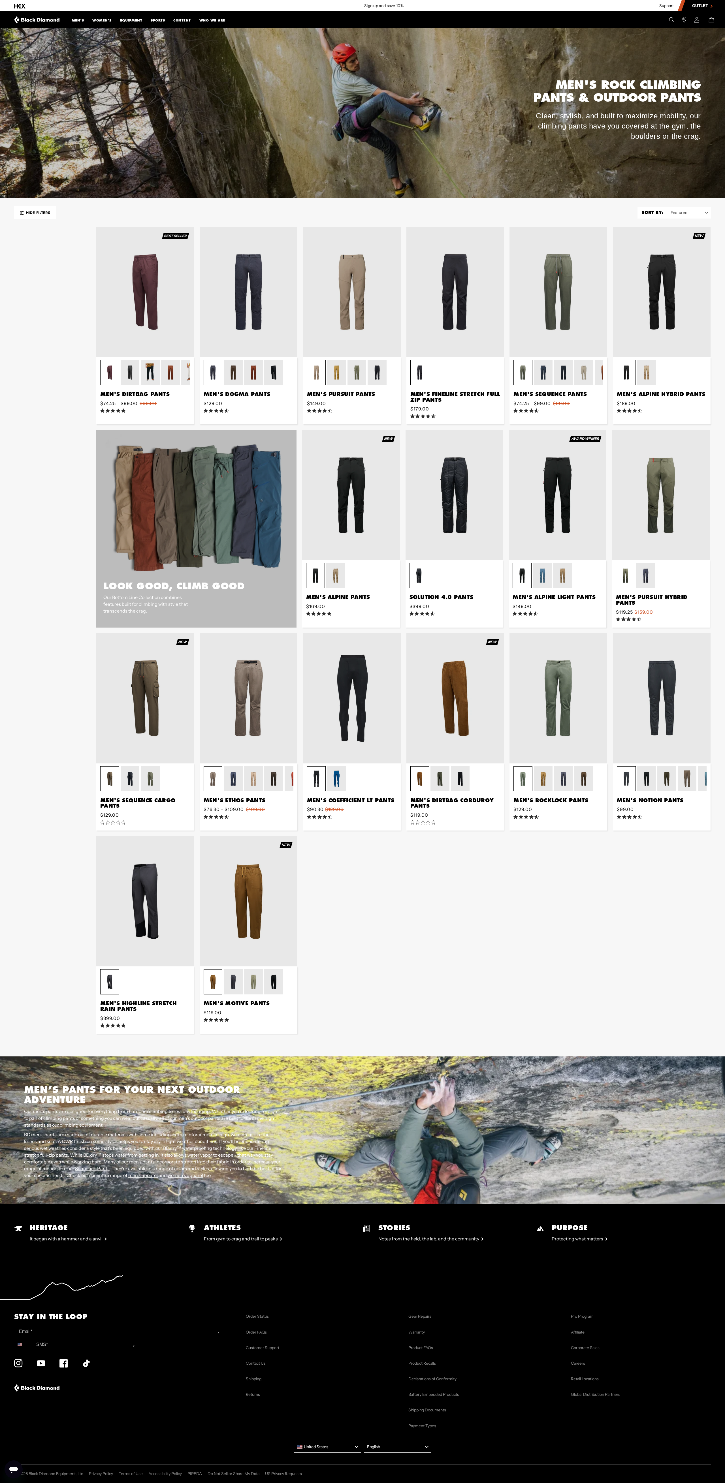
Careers (578, 1363)
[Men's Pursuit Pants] (352, 292)
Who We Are (212, 20)
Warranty (416, 1332)
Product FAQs (420, 1347)
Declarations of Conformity (432, 1378)
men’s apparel (143, 1175)
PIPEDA (194, 1473)
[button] (77, 20)
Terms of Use (131, 1473)
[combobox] (23, 1344)
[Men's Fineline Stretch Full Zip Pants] (455, 292)
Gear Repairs (419, 1316)
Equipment (131, 20)
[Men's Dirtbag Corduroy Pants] (455, 698)
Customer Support (262, 1347)
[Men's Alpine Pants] (351, 495)
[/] (37, 20)
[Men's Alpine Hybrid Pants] (662, 292)
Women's (102, 20)
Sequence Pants (92, 1168)
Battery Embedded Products (433, 1394)
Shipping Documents (427, 1410)
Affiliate (578, 1332)
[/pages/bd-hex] (19, 5)
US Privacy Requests (283, 1473)
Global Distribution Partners (595, 1394)
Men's (78, 20)
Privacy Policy (101, 1473)
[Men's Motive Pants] (248, 901)
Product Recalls (422, 1363)
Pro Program (582, 1316)
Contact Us (256, 1363)
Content (182, 20)
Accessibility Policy (165, 1473)
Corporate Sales (585, 1347)
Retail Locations (585, 1378)
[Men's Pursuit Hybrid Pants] (661, 495)
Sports (158, 20)
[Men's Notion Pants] (662, 698)
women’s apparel (185, 1175)
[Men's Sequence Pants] (558, 292)
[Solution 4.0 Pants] (454, 495)
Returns (253, 1394)
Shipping (253, 1378)
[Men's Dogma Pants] (248, 292)
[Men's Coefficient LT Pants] (352, 698)
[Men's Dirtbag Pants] (145, 292)
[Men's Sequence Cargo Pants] (145, 698)
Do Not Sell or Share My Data (233, 1473)
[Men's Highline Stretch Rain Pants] (145, 901)
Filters (38, 212)
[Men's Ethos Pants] (248, 698)
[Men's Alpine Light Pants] (557, 495)
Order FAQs (256, 1332)
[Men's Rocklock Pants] (558, 698)
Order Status (257, 1316)
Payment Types (422, 1425)
